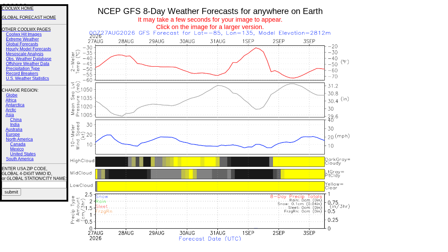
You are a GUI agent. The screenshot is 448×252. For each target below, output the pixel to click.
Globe (12, 95)
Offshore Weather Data (27, 63)
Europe (13, 134)
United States (23, 154)
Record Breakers (22, 73)
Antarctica (15, 105)
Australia (14, 129)
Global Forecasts (22, 44)
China (16, 119)
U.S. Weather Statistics (27, 78)
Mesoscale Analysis (24, 53)
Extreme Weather (22, 39)
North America (19, 139)
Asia (10, 114)
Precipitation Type (23, 68)
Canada (18, 144)
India (15, 124)
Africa (11, 100)
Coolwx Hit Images (24, 34)
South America (20, 158)
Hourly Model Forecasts (28, 49)
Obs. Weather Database (28, 58)
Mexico (17, 149)
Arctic (11, 109)
